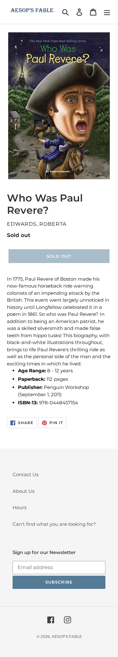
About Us (23, 491)
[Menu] (107, 12)
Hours (19, 507)
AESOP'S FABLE (67, 636)
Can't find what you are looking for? (54, 524)
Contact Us (25, 474)
